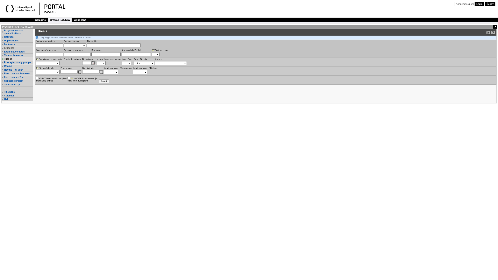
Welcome (40, 19)
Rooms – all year (13, 69)
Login (479, 4)
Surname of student (45, 41)
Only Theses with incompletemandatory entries (51, 79)
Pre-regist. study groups (17, 62)
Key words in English (131, 50)
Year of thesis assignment (109, 59)
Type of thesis (140, 59)
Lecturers (9, 44)
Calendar (9, 95)
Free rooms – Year (14, 77)
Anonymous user (465, 4)
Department (87, 59)
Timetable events (13, 55)
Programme (66, 68)
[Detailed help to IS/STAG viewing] (493, 33)
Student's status (71, 41)
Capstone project (13, 81)
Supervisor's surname (46, 50)
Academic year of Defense (145, 68)
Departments (11, 40)
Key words (96, 50)
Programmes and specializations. (13, 32)
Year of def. (127, 59)
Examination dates (14, 51)
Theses (8, 59)
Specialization (88, 68)
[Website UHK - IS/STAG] (21, 9)
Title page (9, 92)
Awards (158, 59)
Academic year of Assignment (118, 68)
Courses (9, 37)
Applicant (80, 19)
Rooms (8, 66)
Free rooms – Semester (17, 73)
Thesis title (92, 41)
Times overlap (12, 84)
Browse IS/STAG (60, 19)
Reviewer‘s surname (73, 50)
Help (6, 99)
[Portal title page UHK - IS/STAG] (58, 9)
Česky (490, 4)
